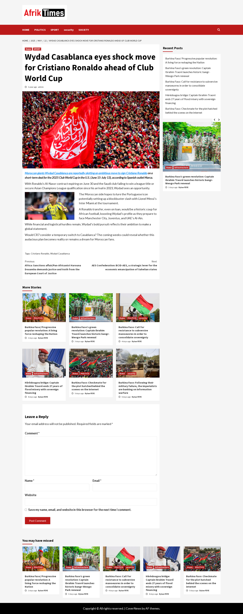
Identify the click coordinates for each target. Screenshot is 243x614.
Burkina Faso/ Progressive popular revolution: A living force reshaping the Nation (41, 330)
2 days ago (32, 338)
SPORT (55, 29)
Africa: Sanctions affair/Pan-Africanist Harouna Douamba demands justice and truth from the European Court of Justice (53, 267)
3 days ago (79, 341)
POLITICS (40, 29)
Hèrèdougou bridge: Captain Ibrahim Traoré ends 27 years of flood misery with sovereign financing (43, 387)
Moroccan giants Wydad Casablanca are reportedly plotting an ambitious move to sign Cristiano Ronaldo (86, 173)
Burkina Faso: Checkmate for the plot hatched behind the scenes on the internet (89, 386)
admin (41, 87)
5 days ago (79, 393)
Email (97, 480)
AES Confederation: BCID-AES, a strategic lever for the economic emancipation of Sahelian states (124, 265)
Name (29, 480)
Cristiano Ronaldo (40, 253)
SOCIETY (84, 29)
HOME (25, 29)
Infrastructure (88, 318)
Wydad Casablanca (60, 253)
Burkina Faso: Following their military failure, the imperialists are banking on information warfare (138, 387)
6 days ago (126, 397)
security (69, 29)
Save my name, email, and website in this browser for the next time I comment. (79, 509)
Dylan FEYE (43, 338)
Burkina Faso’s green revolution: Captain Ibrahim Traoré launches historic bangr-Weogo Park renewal (90, 332)
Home (28, 49)
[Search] (219, 30)
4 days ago (126, 341)
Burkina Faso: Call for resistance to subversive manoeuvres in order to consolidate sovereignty (133, 332)
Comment (32, 433)
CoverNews (133, 608)
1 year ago (32, 87)
